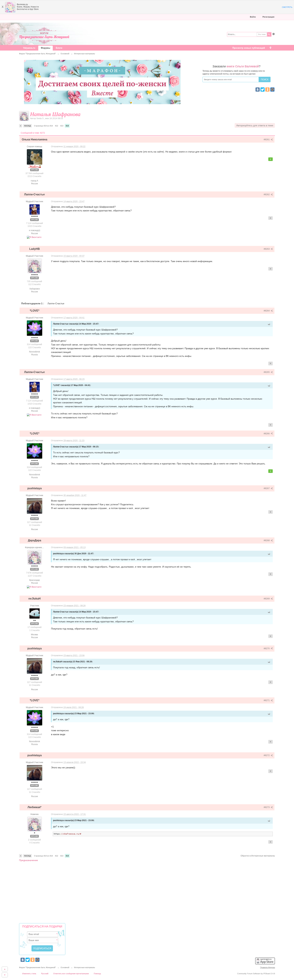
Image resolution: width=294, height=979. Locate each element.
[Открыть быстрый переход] (270, 48)
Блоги (59, 48)
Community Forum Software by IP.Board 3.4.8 (256, 974)
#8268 (267, 540)
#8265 (267, 372)
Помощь (97, 974)
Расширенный (273, 34)
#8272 (267, 755)
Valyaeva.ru (29, 48)
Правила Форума (267, 967)
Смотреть (287, 7)
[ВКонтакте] (258, 89)
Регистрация (268, 17)
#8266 (267, 433)
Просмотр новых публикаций (248, 48)
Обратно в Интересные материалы (258, 856)
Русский (44, 974)
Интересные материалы (84, 967)
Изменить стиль (29, 974)
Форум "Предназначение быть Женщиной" (37, 967)
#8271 (267, 700)
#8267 (267, 488)
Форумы (45, 48)
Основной (65, 967)
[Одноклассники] (267, 89)
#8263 (267, 249)
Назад (27, 126)
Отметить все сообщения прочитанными (71, 974)
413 (61, 126)
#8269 (267, 598)
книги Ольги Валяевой (243, 66)
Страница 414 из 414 (43, 126)
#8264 (267, 311)
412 (56, 126)
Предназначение (28, 860)
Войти (253, 17)
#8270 (267, 648)
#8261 (267, 139)
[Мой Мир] (272, 89)
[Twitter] (262, 89)
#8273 (267, 807)
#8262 (267, 194)
